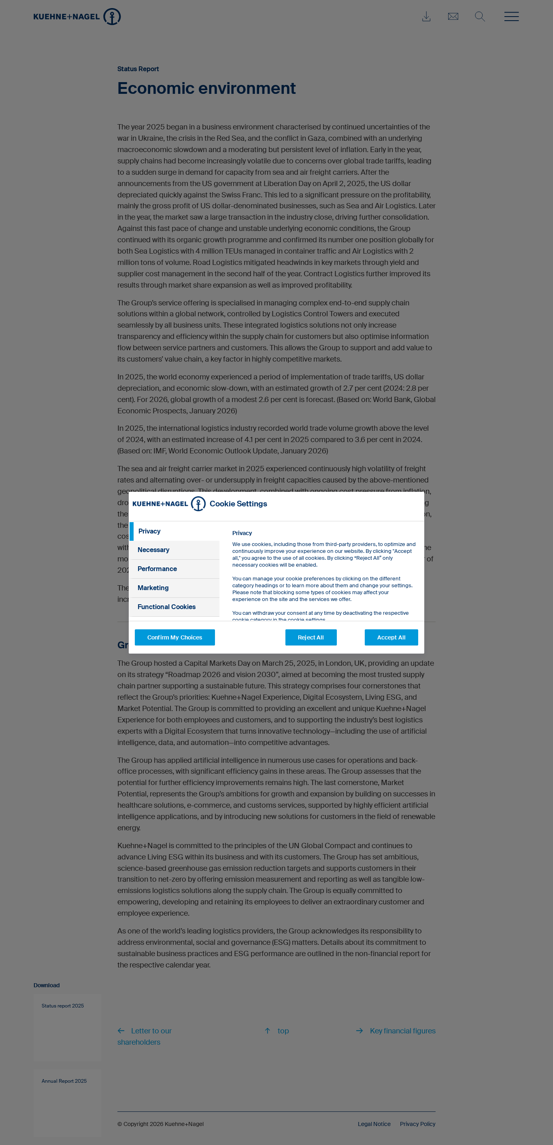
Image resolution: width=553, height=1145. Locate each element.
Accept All (391, 637)
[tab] (174, 531)
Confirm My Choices (174, 637)
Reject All (311, 637)
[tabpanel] (324, 594)
